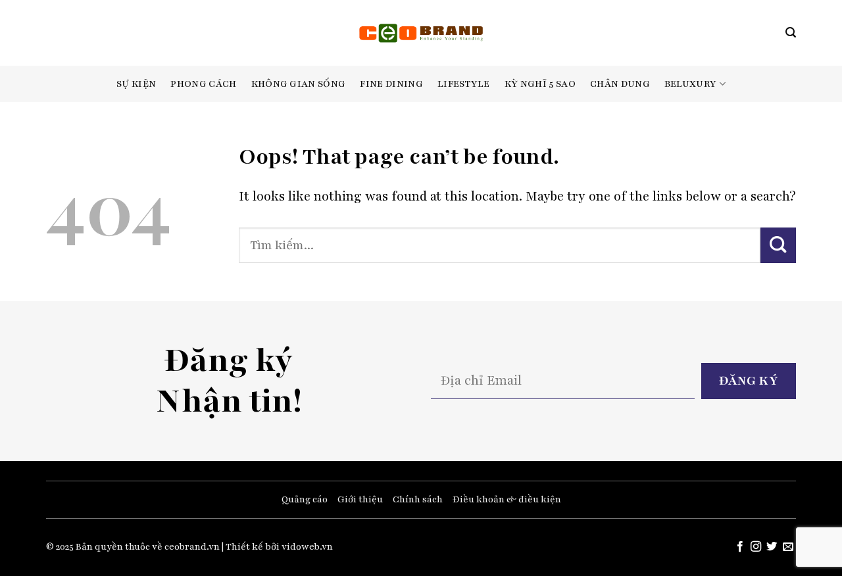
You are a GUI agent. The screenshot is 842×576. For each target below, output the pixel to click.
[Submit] (778, 245)
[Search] (790, 32)
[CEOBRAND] (421, 33)
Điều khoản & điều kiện (507, 499)
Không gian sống (298, 84)
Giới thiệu (360, 499)
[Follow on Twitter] (771, 547)
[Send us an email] (788, 547)
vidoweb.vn (307, 546)
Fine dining (391, 84)
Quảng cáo (305, 499)
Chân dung (620, 84)
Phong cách (203, 84)
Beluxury (690, 84)
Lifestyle (463, 84)
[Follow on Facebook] (739, 547)
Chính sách (418, 499)
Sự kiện (136, 84)
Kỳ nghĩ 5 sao (540, 84)
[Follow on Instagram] (756, 547)
